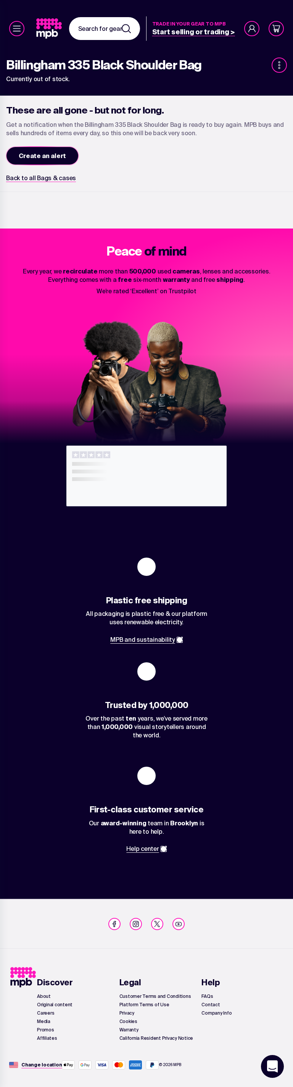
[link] (50, 28)
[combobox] (104, 28)
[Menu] (16, 28)
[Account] (251, 28)
